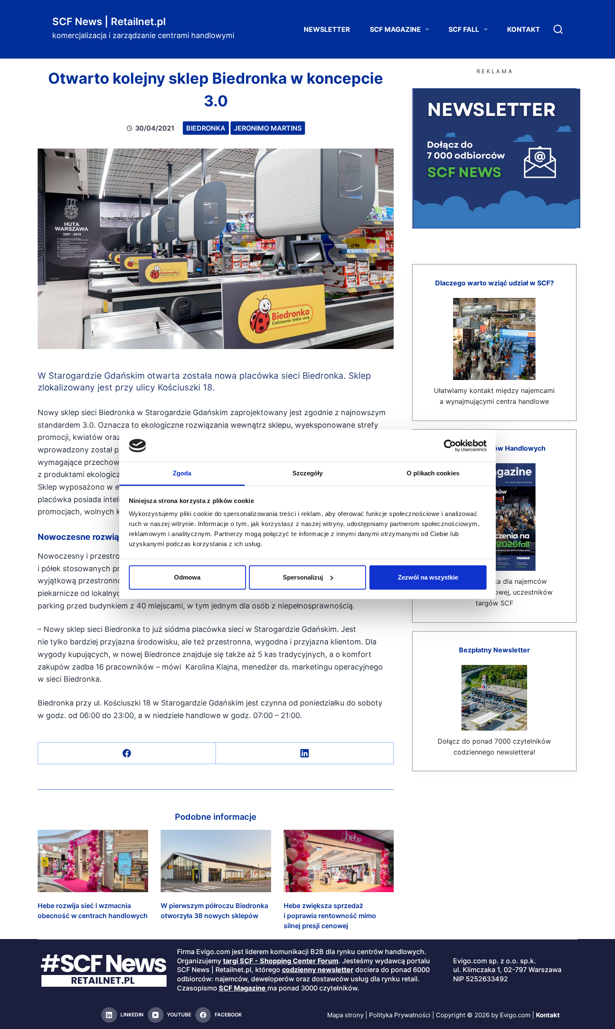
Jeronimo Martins (268, 128)
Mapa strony (345, 1015)
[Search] (558, 29)
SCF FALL (463, 29)
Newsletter (327, 29)
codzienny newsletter (318, 969)
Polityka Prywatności (399, 1015)
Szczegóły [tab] (307, 473)
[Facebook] (127, 753)
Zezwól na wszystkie (428, 577)
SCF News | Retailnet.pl (109, 21)
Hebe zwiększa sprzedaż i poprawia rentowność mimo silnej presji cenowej (330, 915)
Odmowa (187, 577)
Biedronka (206, 128)
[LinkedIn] (305, 753)
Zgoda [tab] (182, 473)
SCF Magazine (395, 29)
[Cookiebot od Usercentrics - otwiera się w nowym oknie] (450, 445)
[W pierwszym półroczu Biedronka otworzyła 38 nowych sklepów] (216, 861)
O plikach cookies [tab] (433, 473)
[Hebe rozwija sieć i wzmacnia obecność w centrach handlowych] (93, 861)
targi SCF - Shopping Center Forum (280, 961)
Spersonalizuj (303, 577)
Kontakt (523, 29)
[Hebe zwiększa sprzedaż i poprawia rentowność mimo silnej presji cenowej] (339, 861)
